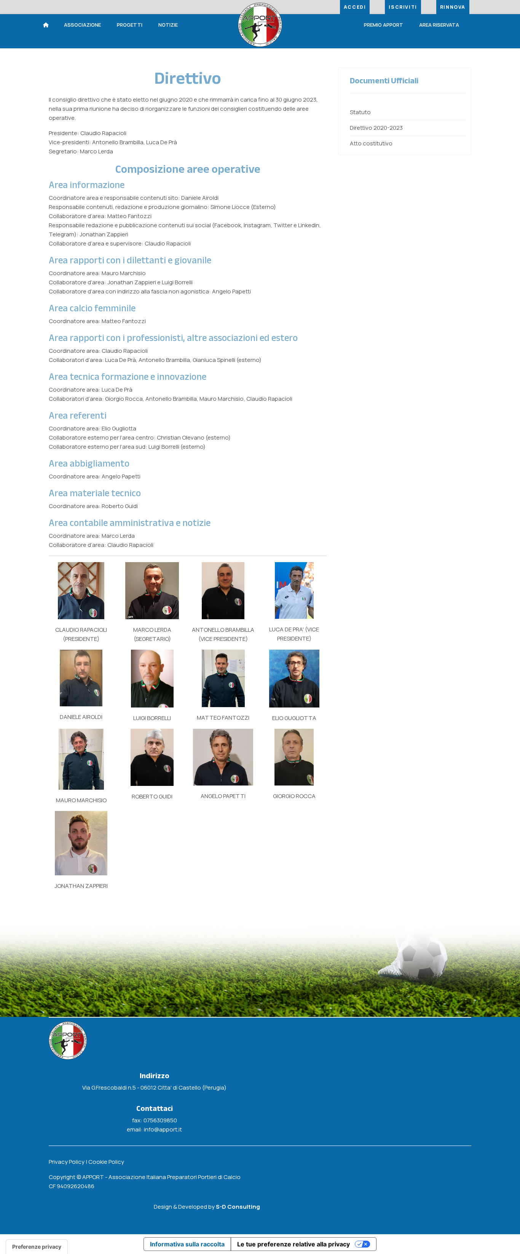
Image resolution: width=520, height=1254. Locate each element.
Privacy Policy (67, 1162)
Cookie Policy (106, 1162)
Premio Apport (383, 24)
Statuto (360, 112)
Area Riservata (439, 24)
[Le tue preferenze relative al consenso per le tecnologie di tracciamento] (36, 1247)
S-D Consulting (238, 1207)
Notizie (168, 24)
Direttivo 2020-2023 (376, 128)
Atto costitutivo (371, 143)
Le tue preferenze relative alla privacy (293, 1244)
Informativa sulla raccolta (187, 1244)
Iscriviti (403, 7)
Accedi (355, 7)
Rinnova (453, 7)
